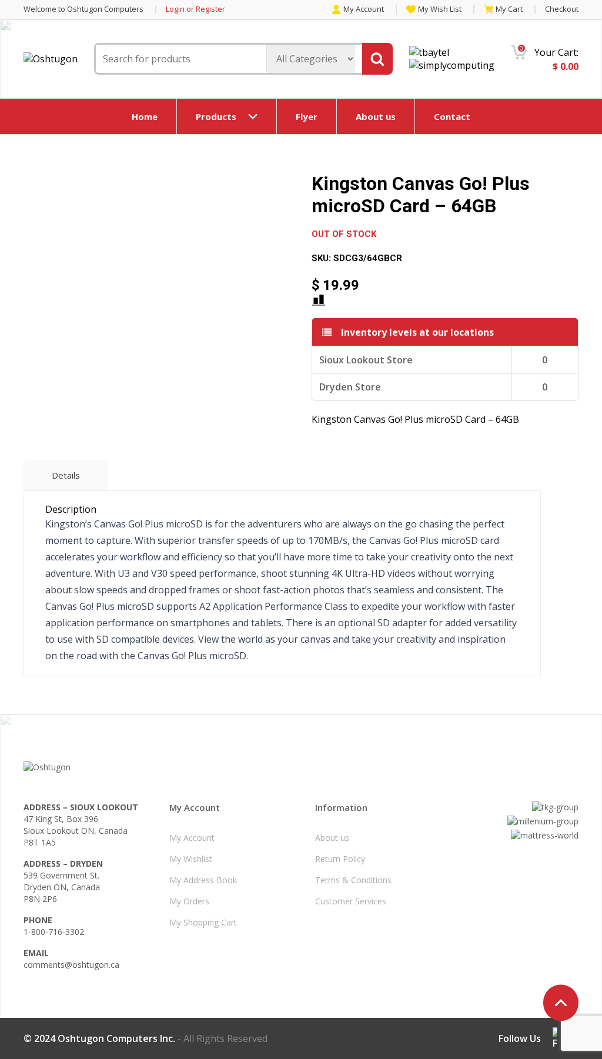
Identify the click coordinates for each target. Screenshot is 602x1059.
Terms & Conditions (353, 880)
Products (216, 116)
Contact (452, 116)
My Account (363, 9)
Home (145, 116)
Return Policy (340, 858)
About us (376, 116)
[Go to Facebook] (555, 1038)
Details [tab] (66, 475)
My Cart (509, 9)
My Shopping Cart (203, 922)
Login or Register (195, 9)
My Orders (189, 901)
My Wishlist (190, 858)
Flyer (306, 116)
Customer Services (350, 901)
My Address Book (203, 880)
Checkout (561, 9)
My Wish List (439, 9)
